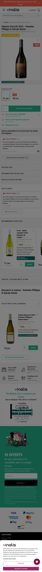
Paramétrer (21, 563)
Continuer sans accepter (9, 558)
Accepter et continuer (21, 569)
